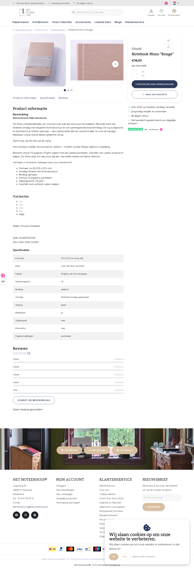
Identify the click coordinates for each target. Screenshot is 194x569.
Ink (20, 201)
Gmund (136, 48)
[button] (168, 40)
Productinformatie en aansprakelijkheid (89, 559)
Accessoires (83, 22)
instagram (98, 450)
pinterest (126, 450)
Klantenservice (134, 22)
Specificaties (47, 98)
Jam (21, 204)
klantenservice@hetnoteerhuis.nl (30, 507)
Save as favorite (156, 94)
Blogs (118, 22)
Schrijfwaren (40, 22)
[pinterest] (34, 515)
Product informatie (24, 98)
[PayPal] (61, 549)
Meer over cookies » (144, 557)
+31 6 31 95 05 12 (25, 498)
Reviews (63, 98)
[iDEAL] (52, 549)
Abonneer (153, 507)
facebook (71, 450)
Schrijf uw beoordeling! (34, 400)
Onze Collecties (62, 22)
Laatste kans (103, 22)
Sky (21, 211)
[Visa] (79, 549)
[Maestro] (97, 549)
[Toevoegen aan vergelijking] (168, 47)
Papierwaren (20, 22)
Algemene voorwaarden (54, 559)
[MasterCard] (70, 549)
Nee (125, 556)
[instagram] (25, 515)
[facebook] (16, 515)
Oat (21, 208)
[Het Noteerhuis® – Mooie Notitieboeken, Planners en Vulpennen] (27, 12)
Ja (113, 556)
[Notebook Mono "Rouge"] (39, 60)
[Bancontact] (88, 549)
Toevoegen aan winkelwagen (154, 84)
